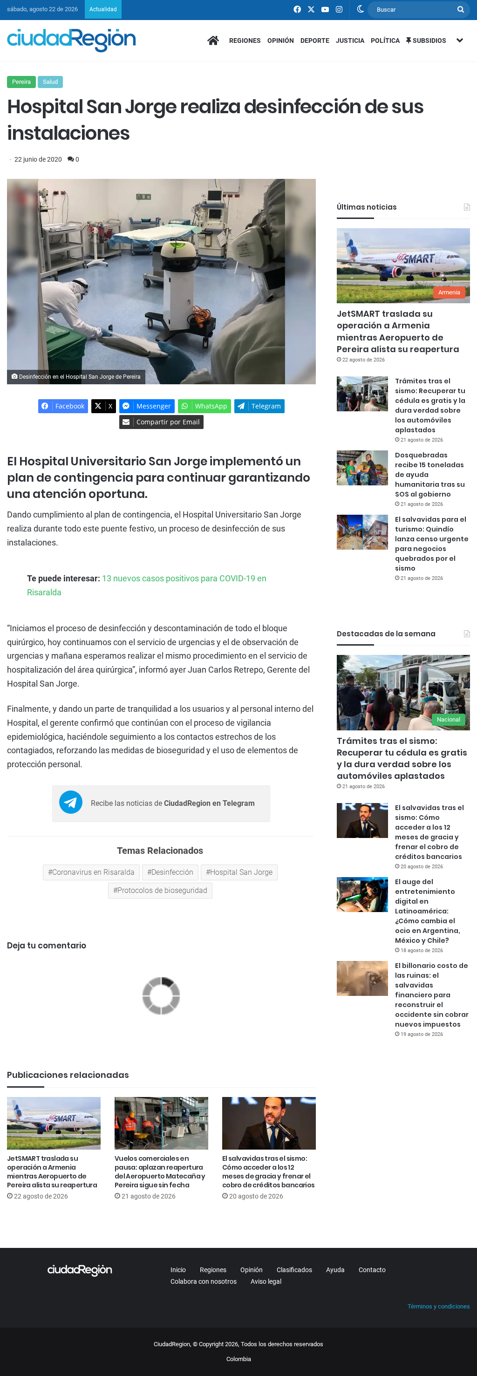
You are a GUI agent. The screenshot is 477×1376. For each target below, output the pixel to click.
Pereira (21, 81)
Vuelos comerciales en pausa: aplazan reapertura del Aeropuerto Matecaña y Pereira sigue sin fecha (160, 1172)
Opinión (280, 40)
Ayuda (335, 1270)
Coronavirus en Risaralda (93, 872)
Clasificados (294, 1270)
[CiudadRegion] (71, 40)
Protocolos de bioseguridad (162, 890)
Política (385, 40)
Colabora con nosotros (203, 1281)
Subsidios (428, 40)
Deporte (314, 40)
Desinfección (172, 872)
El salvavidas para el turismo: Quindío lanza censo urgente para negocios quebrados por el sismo (432, 544)
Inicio (178, 1270)
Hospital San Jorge (241, 872)
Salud (50, 81)
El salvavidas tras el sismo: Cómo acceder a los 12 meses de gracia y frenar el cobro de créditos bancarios (268, 1172)
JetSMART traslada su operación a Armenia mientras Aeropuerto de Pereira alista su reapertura (52, 1172)
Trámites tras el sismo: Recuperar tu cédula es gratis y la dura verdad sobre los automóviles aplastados (430, 405)
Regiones (245, 40)
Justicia (350, 40)
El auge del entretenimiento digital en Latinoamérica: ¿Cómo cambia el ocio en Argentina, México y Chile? (427, 911)
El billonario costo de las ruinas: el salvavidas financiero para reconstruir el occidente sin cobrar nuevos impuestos (432, 995)
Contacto (372, 1270)
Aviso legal (266, 1281)
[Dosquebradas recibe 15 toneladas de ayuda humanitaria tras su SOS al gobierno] (362, 467)
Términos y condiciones (439, 1306)
